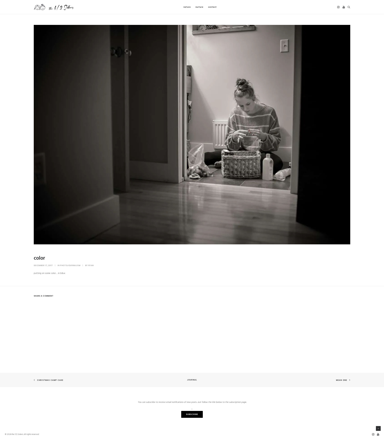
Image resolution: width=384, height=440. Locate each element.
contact (212, 7)
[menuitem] (187, 7)
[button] (339, 7)
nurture (199, 7)
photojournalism (70, 265)
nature (187, 7)
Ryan (91, 265)
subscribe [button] (192, 414)
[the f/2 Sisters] (54, 7)
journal (192, 380)
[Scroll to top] (378, 428)
